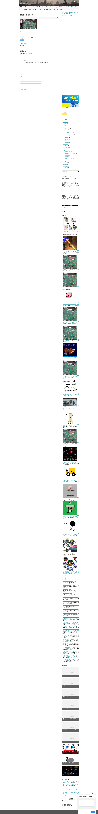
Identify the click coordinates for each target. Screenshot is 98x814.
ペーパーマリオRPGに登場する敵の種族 (70, 752)
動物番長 (28, 7)
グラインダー (64, 7)
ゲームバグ (68, 6)
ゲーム (34, 6)
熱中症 (47, 9)
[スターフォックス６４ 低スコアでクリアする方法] (70, 771)
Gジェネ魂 (38, 6)
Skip (89, 811)
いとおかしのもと (66, 741)
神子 (57, 48)
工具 (60, 7)
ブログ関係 (33, 7)
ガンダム (30, 6)
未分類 (60, 9)
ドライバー (21, 9)
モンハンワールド (22, 7)
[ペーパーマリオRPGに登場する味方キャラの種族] (70, 760)
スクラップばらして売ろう (73, 7)
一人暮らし (38, 7)
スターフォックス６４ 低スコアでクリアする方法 (70, 774)
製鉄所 (41, 9)
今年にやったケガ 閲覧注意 (69, 792)
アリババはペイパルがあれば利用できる (70, 730)
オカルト (26, 6)
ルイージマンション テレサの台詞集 (70, 675)
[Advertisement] (70, 38)
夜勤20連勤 (51, 7)
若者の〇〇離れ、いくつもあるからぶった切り (70, 697)
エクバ (42, 6)
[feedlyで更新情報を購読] (74, 1)
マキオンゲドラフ (62, 6)
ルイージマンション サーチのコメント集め (70, 686)
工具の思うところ (31, 9)
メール (22, 80)
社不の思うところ (27, 2)
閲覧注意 (50, 9)
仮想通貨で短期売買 (44, 7)
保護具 (25, 9)
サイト (21, 84)
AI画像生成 (21, 6)
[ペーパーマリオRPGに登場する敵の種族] (70, 749)
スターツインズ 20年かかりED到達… (71, 787)
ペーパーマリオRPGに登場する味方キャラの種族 (70, 763)
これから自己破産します (68, 708)
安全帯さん (56, 7)
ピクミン (77, 6)
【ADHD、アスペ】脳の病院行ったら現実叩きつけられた (70, 719)
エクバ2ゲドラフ (48, 6)
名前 (21, 76)
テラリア (72, 6)
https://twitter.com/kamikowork (67, 15)
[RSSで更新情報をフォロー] (76, 1)
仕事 (44, 9)
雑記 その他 (56, 9)
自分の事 (37, 9)
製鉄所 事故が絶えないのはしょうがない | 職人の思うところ (71, 794)
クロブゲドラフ (54, 6)
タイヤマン (64, 207)
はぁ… (63, 190)
